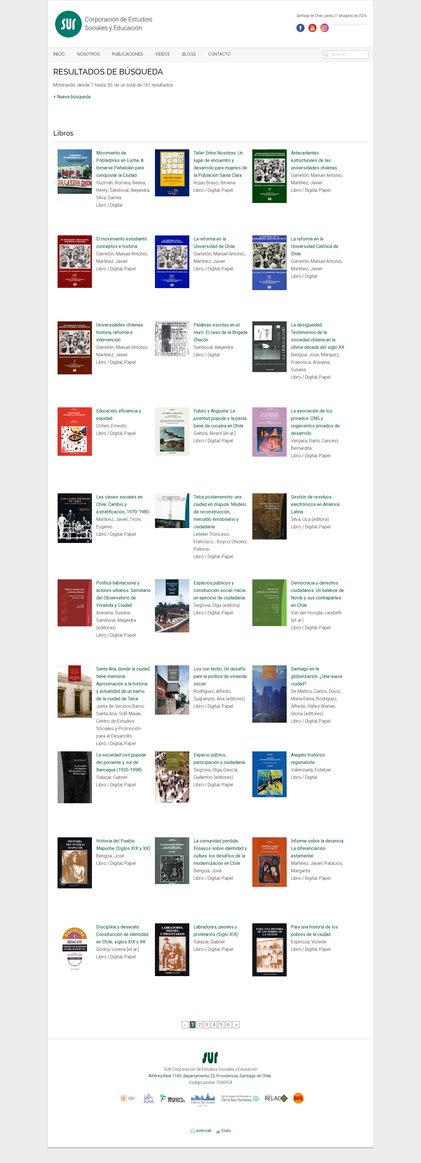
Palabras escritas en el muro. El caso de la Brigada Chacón (220, 332)
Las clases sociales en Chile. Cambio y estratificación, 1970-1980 (122, 504)
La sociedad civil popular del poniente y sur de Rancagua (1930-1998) (121, 762)
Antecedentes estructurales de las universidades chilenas (314, 160)
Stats (226, 1130)
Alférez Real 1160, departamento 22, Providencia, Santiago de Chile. (211, 1076)
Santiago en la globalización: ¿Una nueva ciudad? (316, 676)
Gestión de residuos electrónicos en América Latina (315, 504)
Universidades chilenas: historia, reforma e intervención (120, 332)
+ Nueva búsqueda (72, 96)
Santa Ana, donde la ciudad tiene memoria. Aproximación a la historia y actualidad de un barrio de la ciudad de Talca (122, 683)
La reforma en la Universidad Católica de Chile (314, 246)
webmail (203, 1130)
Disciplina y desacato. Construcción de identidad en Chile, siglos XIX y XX (122, 934)
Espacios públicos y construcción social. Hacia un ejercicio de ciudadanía (219, 590)
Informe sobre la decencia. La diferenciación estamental (317, 848)
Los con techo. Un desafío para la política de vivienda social (220, 676)
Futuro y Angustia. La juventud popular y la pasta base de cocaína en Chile (220, 418)
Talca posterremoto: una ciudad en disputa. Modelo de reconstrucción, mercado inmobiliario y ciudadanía (220, 511)
